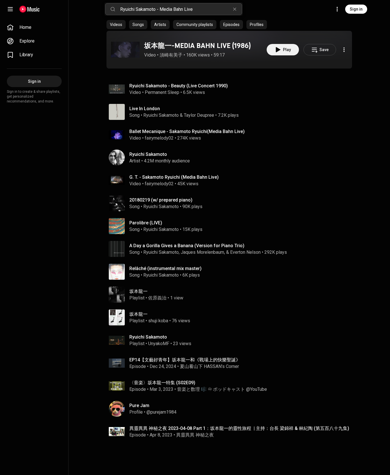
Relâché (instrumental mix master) (165, 268)
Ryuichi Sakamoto (161, 115)
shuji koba (158, 320)
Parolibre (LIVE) (145, 223)
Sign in (356, 9)
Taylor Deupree (199, 115)
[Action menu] (344, 49)
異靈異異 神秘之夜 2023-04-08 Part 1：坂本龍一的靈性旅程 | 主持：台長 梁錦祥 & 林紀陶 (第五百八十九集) (239, 428)
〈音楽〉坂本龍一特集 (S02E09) (162, 382)
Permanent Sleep (162, 92)
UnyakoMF (158, 343)
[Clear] (234, 9)
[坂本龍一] (231, 294)
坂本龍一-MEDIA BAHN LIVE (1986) (197, 45)
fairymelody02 (159, 138)
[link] (34, 27)
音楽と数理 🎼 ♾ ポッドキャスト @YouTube (222, 389)
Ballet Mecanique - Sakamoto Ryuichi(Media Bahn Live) (187, 131)
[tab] (116, 24)
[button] (125, 50)
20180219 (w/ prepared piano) (160, 200)
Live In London (144, 108)
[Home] (29, 9)
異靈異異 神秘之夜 (195, 435)
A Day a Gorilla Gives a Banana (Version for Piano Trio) (186, 245)
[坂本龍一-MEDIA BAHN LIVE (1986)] (125, 49)
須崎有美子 (171, 55)
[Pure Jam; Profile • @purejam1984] (231, 408)
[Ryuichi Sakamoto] (231, 157)
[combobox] (181, 9)
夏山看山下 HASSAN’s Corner (209, 366)
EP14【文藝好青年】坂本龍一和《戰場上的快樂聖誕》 (184, 360)
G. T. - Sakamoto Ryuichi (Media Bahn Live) (174, 177)
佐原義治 (157, 298)
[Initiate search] (112, 9)
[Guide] (10, 9)
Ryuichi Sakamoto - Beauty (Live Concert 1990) (178, 85)
